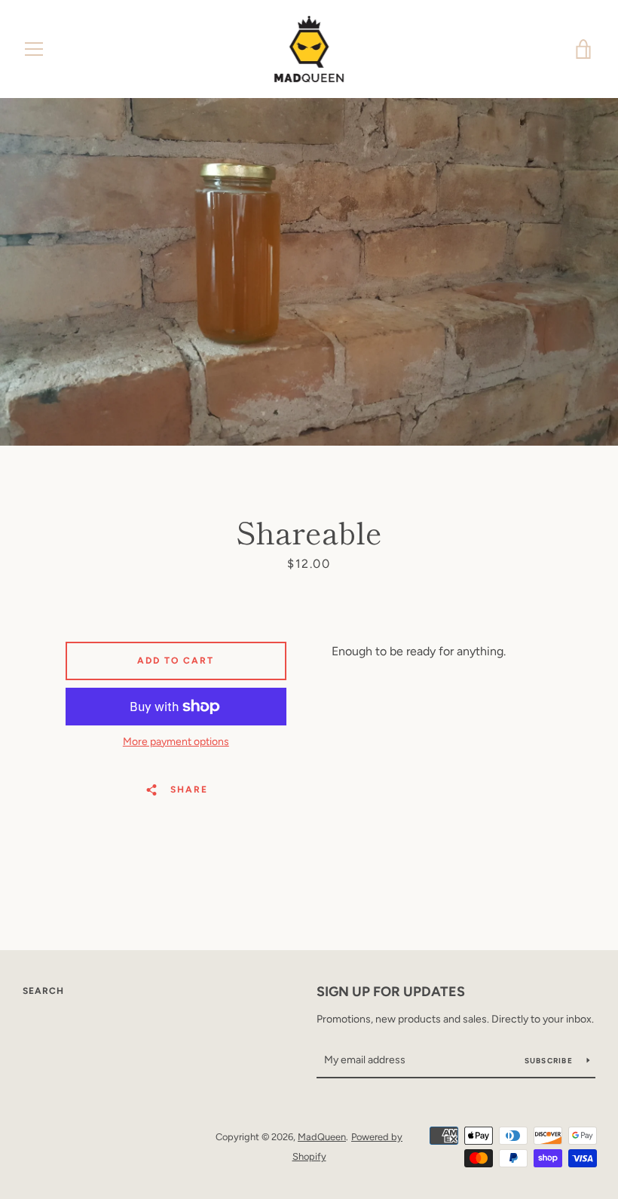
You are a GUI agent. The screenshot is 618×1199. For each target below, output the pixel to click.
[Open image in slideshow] (309, 272)
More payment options (176, 741)
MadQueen (322, 1136)
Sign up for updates (391, 991)
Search (43, 991)
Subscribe (550, 1061)
